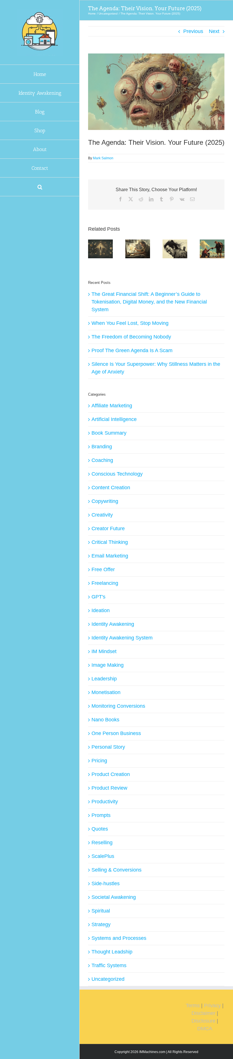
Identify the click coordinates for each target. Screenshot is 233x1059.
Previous (193, 31)
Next (214, 31)
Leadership (104, 679)
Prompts (101, 815)
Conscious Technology (117, 474)
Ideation (100, 610)
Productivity (104, 801)
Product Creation (110, 774)
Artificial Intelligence (114, 419)
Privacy (212, 1005)
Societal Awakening (113, 897)
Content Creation (110, 487)
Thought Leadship (111, 952)
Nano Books (105, 719)
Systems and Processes (118, 938)
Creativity (102, 515)
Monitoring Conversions (118, 706)
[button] (40, 186)
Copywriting (104, 501)
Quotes (99, 829)
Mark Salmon (103, 158)
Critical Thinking (109, 542)
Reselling (102, 842)
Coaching (102, 460)
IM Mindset (103, 651)
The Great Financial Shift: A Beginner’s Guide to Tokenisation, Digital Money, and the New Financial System (149, 301)
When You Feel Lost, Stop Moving (129, 323)
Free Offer (103, 569)
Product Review (109, 788)
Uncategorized (107, 979)
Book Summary (108, 433)
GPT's (98, 597)
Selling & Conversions (116, 870)
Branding (101, 446)
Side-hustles (105, 883)
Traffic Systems (108, 965)
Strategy (101, 924)
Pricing (99, 760)
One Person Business (116, 733)
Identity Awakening (112, 624)
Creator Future (108, 528)
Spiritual (100, 911)
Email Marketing (109, 556)
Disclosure (203, 1021)
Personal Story (108, 747)
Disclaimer (203, 1013)
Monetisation (105, 692)
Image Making (107, 665)
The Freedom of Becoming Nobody (131, 337)
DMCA (204, 1028)
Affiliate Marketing (111, 405)
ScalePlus (102, 856)
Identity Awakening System (122, 638)
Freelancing (104, 583)
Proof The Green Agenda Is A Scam (131, 350)
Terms (193, 1005)
